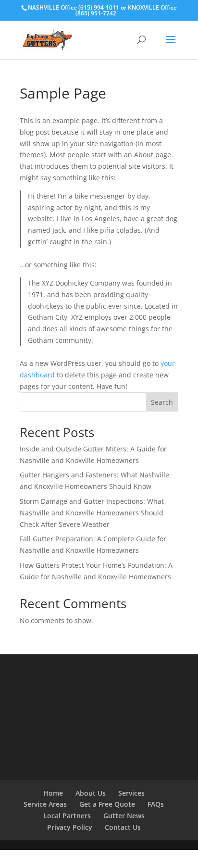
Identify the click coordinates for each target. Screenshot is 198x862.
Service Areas (45, 804)
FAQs (156, 804)
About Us (90, 793)
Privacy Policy (69, 827)
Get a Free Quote (107, 804)
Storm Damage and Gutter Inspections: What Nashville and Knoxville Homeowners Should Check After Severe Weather (92, 513)
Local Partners (67, 815)
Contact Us (123, 827)
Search (162, 402)
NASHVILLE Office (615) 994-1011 (73, 7)
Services (131, 793)
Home (53, 793)
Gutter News (124, 815)
